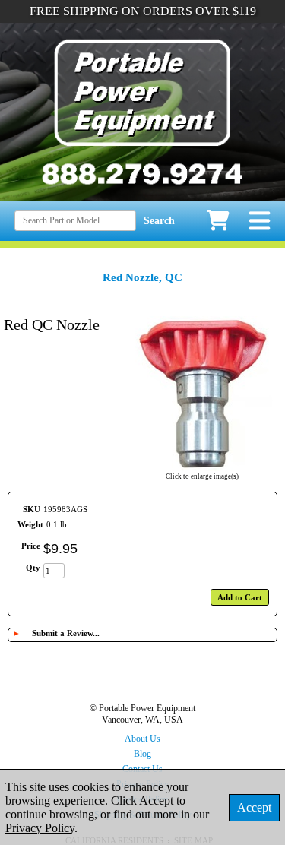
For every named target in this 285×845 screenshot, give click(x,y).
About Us (142, 738)
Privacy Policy (39, 827)
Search (159, 220)
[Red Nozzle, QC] (202, 466)
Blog (142, 753)
